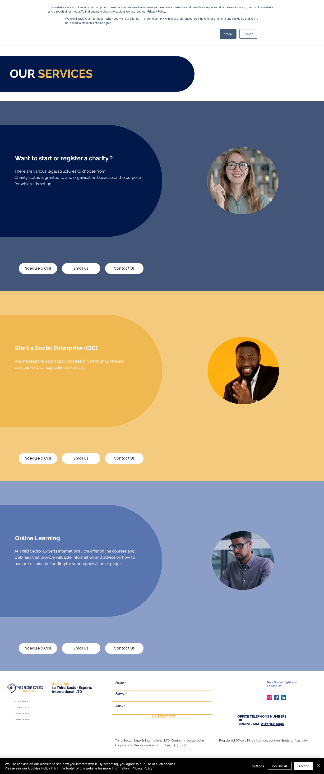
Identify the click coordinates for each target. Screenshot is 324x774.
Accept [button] (228, 34)
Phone (119, 693)
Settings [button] (258, 766)
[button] (270, 208)
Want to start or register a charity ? (64, 158)
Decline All (279, 766)
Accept (303, 766)
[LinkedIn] (283, 697)
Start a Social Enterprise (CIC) (56, 348)
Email (119, 705)
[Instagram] (269, 697)
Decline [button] (248, 34)
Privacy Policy (142, 768)
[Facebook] (276, 697)
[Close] (318, 766)
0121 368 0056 (272, 724)
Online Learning (38, 538)
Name (119, 682)
